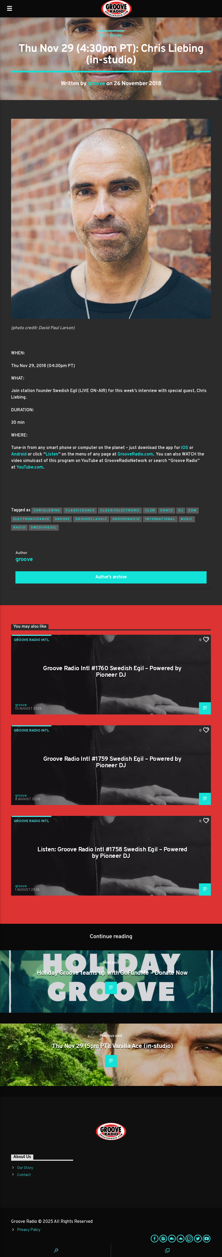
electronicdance (31, 519)
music (187, 519)
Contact (24, 1175)
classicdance (80, 510)
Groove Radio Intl (31, 640)
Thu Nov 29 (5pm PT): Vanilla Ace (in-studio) (112, 1046)
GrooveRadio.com (135, 454)
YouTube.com (30, 467)
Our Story (25, 1168)
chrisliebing (47, 510)
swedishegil (44, 527)
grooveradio (126, 519)
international (160, 519)
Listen (52, 454)
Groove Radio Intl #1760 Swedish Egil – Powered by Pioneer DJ (112, 672)
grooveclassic (91, 519)
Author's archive (111, 577)
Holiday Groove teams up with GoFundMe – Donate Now (112, 973)
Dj (180, 510)
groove (96, 83)
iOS (184, 448)
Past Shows (111, 36)
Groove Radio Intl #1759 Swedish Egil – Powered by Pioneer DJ (112, 762)
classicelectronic (120, 510)
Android (19, 454)
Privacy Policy (28, 1230)
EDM (192, 510)
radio (19, 527)
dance (166, 510)
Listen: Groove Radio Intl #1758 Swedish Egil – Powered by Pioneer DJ (112, 853)
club (150, 510)
